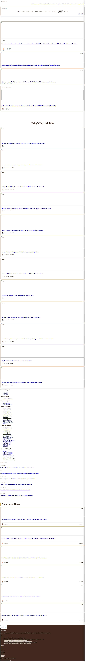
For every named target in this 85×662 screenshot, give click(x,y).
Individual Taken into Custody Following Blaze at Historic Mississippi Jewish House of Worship (23, 143)
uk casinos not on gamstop (7, 404)
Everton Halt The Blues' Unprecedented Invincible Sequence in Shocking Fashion (20, 252)
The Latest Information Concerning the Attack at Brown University (37, 3)
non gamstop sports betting (8, 452)
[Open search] (79, 14)
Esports (32, 11)
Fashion (36, 11)
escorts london (5, 417)
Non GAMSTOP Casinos (7, 398)
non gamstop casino (6, 403)
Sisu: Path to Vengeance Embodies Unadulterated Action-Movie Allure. (18, 295)
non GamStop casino (6, 414)
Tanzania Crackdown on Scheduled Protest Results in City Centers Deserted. (18, 643)
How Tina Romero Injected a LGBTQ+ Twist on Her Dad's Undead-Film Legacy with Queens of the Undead (26, 208)
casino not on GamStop (7, 416)
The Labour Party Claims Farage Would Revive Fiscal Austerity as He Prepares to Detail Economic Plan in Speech (27, 339)
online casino (5, 445)
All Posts (22, 11)
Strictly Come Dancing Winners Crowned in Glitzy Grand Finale (15, 640)
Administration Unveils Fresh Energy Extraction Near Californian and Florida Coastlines (22, 382)
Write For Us (2, 660)
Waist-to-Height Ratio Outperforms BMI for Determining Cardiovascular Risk (18, 641)
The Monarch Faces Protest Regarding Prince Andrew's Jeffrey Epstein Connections (17, 467)
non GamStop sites (6, 430)
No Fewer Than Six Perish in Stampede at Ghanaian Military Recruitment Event (16, 484)
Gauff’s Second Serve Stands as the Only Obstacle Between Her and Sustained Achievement (22, 230)
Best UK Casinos (6, 428)
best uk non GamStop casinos (8, 455)
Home (19, 11)
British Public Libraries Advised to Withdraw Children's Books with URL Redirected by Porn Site (28, 105)
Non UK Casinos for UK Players (9, 440)
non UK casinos (6, 436)
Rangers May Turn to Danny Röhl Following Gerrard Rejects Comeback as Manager (21, 317)
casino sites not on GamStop (8, 437)
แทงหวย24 (5, 451)
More (60, 11)
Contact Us (66, 11)
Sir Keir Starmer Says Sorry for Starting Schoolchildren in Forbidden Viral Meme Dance (22, 165)
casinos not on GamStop (7, 413)
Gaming (45, 11)
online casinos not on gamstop (8, 456)
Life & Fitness (54, 11)
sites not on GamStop (7, 434)
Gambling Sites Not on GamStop (9, 458)
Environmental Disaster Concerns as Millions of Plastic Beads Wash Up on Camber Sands (20, 642)
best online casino (6, 412)
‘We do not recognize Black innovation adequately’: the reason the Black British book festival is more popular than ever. (29, 81)
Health (49, 11)
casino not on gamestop (7, 420)
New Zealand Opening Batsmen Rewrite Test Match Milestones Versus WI (15, 490)
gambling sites (5, 423)
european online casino (7, 409)
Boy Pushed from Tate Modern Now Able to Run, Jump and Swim (17, 360)
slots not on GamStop (7, 442)
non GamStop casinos (7, 419)
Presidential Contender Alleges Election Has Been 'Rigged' (14, 637)
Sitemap (9, 660)
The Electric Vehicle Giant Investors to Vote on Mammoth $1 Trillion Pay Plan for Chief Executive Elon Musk (24, 639)
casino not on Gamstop (7, 444)
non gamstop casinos (6, 408)
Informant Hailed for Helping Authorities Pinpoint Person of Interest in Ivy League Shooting (22, 273)
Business (27, 11)
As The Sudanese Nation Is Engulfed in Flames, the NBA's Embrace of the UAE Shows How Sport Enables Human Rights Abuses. (31, 65)
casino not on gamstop (7, 411)
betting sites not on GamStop (8, 422)
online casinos (5, 392)
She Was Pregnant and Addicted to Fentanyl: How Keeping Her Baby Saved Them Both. (17, 478)
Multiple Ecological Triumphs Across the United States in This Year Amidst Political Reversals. (23, 186)
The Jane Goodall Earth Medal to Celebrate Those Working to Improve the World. (16, 495)
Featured (40, 11)
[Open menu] (82, 14)
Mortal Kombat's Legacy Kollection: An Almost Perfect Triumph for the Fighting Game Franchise (19, 473)
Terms (6, 660)
